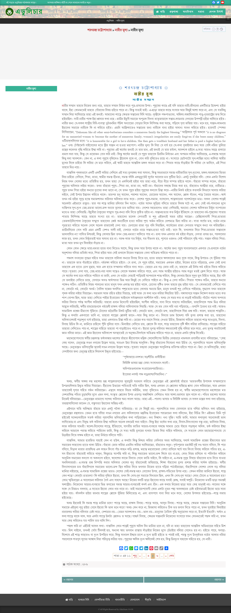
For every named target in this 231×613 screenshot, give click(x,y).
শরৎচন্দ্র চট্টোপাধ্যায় (100, 30)
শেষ (171, 556)
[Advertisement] (115, 58)
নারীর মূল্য (121, 30)
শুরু (135, 556)
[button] (213, 29)
